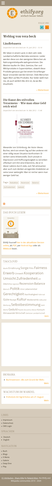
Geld (43, 305)
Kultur (21, 299)
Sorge (24, 268)
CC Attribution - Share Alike (13, 478)
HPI (39, 279)
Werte (5, 310)
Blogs (5, 454)
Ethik (22, 289)
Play (4, 466)
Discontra (27, 310)
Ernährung (14, 268)
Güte (6, 299)
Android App (27, 245)
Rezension (25, 183)
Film (31, 268)
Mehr (47, 316)
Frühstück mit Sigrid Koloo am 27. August (25, 397)
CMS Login (7, 426)
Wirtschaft (20, 313)
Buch (5, 451)
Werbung (7, 305)
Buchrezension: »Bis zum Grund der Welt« (25, 379)
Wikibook (7, 248)
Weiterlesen (43, 90)
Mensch (6, 289)
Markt (5, 268)
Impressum (7, 420)
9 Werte (6, 457)
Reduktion (14, 183)
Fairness (40, 267)
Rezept (13, 299)
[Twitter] (42, 27)
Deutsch (6, 437)
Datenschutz (8, 423)
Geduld (21, 187)
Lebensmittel (31, 289)
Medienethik (33, 299)
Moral (34, 310)
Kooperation (33, 273)
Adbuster (43, 300)
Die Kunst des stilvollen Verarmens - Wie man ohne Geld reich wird (24, 103)
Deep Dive (7, 463)
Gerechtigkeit (13, 294)
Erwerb (8, 273)
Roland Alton (32, 478)
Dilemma (7, 283)
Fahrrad (41, 294)
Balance (35, 183)
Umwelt (19, 273)
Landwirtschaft (39, 313)
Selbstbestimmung (25, 304)
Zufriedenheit (9, 187)
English (6, 440)
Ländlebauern (12, 44)
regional (15, 284)
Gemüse (29, 313)
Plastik (20, 310)
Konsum (41, 309)
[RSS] (47, 27)
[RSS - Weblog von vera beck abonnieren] (4, 203)
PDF (14, 245)
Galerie (6, 460)
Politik (15, 288)
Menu (3, 3)
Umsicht (9, 278)
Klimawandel (9, 313)
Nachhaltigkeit (31, 294)
